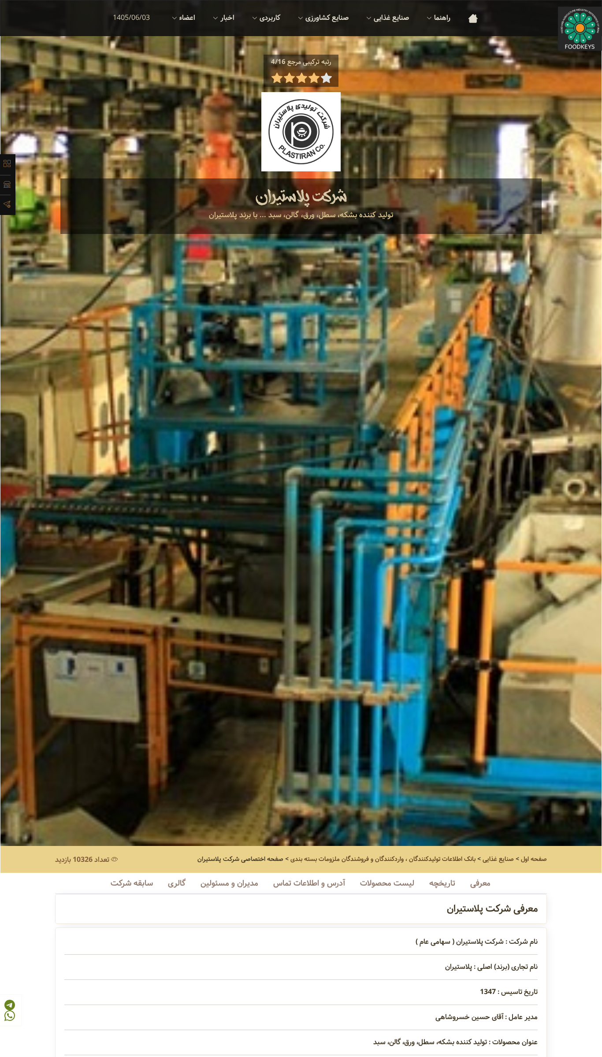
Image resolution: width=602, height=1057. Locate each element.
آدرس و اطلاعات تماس (309, 883)
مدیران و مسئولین (229, 883)
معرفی (480, 883)
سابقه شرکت (132, 883)
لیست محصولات (387, 883)
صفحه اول (534, 859)
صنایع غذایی (498, 859)
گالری (177, 883)
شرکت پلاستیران (301, 197)
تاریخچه (442, 883)
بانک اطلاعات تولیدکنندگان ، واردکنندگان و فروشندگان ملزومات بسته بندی (383, 859)
